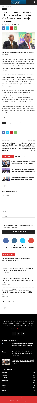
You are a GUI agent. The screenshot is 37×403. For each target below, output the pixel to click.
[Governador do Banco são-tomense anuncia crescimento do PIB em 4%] (6, 346)
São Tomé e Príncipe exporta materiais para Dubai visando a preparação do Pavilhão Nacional (9, 146)
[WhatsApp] (15, 28)
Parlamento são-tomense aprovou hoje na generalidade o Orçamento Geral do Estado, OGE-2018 (18, 280)
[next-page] (5, 186)
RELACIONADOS (8, 156)
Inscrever (31, 238)
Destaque (8, 6)
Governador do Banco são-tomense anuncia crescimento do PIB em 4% (22, 344)
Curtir (6, 238)
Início (3, 6)
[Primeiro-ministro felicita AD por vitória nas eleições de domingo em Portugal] (6, 163)
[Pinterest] (11, 28)
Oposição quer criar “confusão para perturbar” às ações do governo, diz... (22, 352)
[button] (3, 2)
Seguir (14, 238)
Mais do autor (20, 156)
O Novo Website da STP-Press (12, 302)
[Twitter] (7, 28)
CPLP (3, 172)
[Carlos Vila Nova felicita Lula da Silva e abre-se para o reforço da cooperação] (6, 179)
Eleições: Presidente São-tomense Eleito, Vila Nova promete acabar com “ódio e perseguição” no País (26, 146)
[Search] (34, 2)
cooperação (4, 180)
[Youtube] (23, 333)
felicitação (9, 122)
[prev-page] (3, 186)
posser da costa (17, 122)
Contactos (21, 398)
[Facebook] (3, 28)
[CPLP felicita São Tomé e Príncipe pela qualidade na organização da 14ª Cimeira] (6, 170)
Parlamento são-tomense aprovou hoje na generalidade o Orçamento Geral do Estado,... (23, 361)
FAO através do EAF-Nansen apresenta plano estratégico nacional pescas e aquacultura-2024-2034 (17, 292)
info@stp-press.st (21, 329)
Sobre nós (15, 398)
